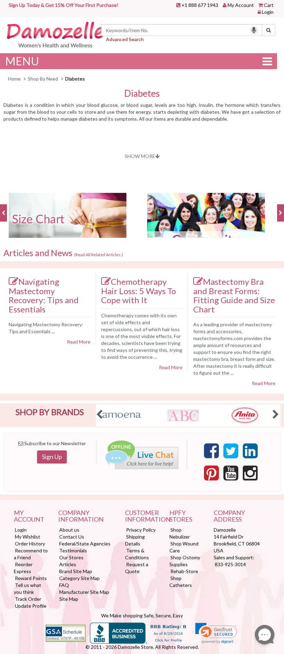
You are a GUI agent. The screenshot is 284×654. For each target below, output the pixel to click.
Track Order (28, 599)
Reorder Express (23, 567)
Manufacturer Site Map (84, 592)
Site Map (68, 599)
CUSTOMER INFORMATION (142, 516)
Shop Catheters (180, 581)
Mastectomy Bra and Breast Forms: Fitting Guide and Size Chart (234, 295)
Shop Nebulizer (179, 533)
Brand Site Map (75, 571)
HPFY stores (180, 516)
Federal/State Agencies (84, 543)
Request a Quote (136, 567)
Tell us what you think (27, 588)
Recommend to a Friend (31, 554)
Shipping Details (135, 540)
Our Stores (71, 557)
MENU (22, 61)
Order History (30, 543)
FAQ (64, 585)
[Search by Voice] (254, 30)
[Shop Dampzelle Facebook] (211, 451)
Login (268, 12)
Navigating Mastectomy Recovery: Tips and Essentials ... (46, 327)
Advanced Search (125, 39)
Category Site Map (79, 578)
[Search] (268, 30)
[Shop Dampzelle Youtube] (230, 473)
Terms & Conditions (137, 554)
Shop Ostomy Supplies (184, 560)
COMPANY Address (229, 516)
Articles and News (63, 253)
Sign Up (52, 456)
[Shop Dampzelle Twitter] (230, 451)
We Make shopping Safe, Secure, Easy (142, 615)
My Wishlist (27, 537)
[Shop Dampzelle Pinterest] (211, 473)
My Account (241, 5)
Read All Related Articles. (99, 254)
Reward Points (31, 578)
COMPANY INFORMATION (81, 516)
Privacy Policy (141, 530)
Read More (78, 342)
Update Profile (30, 606)
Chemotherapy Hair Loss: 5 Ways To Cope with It (138, 291)
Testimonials (73, 550)
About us (69, 530)
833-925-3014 (230, 564)
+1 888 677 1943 (199, 5)
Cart (269, 5)
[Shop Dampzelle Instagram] (250, 473)
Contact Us (71, 537)
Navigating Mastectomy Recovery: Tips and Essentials (44, 295)
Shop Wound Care (183, 547)
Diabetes (142, 93)
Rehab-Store (184, 571)
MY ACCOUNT (29, 516)
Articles (67, 564)
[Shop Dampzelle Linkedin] (250, 451)
